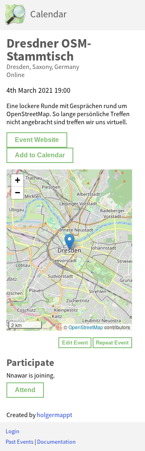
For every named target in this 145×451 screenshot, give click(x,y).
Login (12, 431)
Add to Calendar (40, 155)
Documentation (56, 441)
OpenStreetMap (85, 327)
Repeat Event (112, 343)
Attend (25, 389)
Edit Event (75, 343)
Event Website (37, 139)
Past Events (19, 441)
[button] (69, 242)
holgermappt (54, 415)
